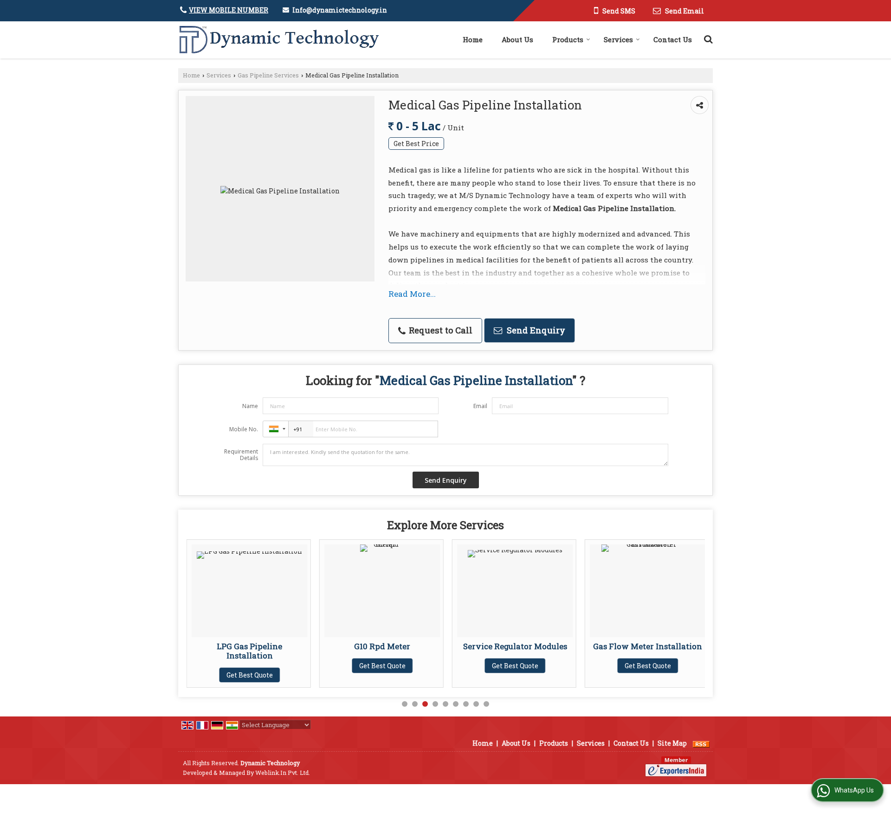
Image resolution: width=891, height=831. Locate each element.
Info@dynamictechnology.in (339, 10)
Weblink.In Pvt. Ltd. (282, 772)
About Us (517, 39)
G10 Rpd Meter (382, 646)
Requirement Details (241, 454)
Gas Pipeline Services (268, 75)
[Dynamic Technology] (278, 39)
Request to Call (439, 330)
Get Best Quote (249, 675)
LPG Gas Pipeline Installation (249, 651)
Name (250, 406)
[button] (228, 10)
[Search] (707, 38)
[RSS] (701, 743)
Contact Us (672, 39)
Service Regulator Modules (515, 646)
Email (480, 406)
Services (618, 39)
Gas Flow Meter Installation (647, 646)
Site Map (672, 743)
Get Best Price (416, 143)
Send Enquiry (534, 330)
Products (567, 39)
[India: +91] (276, 429)
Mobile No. (243, 429)
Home (473, 39)
